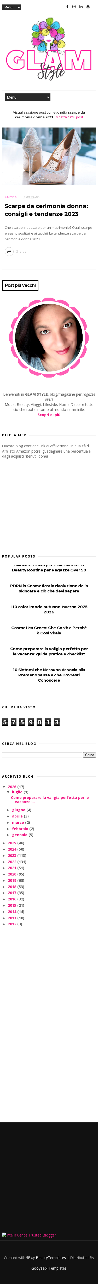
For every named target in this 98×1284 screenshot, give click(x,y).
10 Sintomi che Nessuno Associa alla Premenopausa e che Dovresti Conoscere (49, 675)
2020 (12, 874)
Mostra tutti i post (69, 117)
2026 (12, 786)
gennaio (20, 834)
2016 (12, 898)
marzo (18, 822)
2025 (12, 842)
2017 (12, 892)
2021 (12, 867)
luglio (18, 791)
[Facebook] (67, 6)
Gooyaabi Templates (49, 1268)
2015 (12, 905)
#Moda (11, 197)
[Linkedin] (81, 6)
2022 (12, 861)
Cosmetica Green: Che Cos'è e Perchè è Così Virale (49, 630)
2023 (12, 855)
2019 (12, 880)
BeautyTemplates (51, 1257)
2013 (12, 917)
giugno (19, 809)
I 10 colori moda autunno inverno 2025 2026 (49, 609)
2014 (12, 911)
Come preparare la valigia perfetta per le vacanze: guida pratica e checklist (49, 651)
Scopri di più (49, 414)
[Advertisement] (41, 505)
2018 (12, 886)
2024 (12, 849)
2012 (12, 923)
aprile (18, 816)
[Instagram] (74, 6)
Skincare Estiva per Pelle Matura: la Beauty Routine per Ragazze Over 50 (49, 567)
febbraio (20, 828)
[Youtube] (88, 6)
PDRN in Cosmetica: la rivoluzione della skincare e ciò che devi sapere (49, 588)
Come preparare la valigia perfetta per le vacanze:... (50, 799)
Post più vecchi (20, 285)
